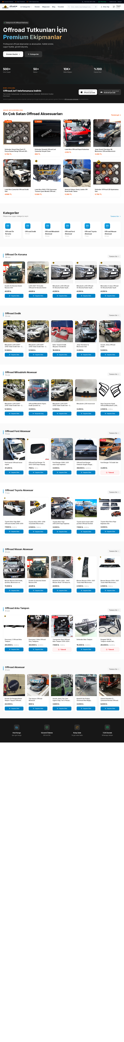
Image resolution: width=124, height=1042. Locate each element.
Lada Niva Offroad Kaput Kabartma (77, 149)
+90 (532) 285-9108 (89, 1)
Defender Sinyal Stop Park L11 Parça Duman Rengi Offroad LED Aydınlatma (16, 151)
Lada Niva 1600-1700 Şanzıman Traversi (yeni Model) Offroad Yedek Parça (46, 191)
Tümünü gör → (116, 115)
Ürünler (37, 7)
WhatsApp (103, 1)
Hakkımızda (112, 1)
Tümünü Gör (114, 216)
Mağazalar (46, 7)
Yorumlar (61, 7)
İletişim (120, 1)
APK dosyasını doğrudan (71, 99)
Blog (53, 7)
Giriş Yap (106, 7)
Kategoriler (26, 7)
